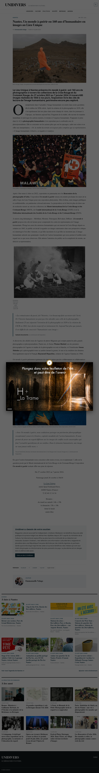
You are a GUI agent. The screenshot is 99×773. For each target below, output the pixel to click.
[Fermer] (49, 362)
